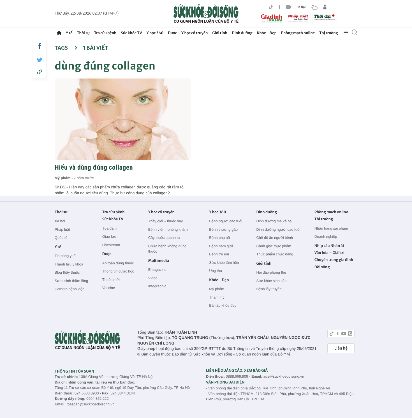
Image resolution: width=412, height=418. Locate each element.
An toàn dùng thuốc (118, 263)
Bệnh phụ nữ (219, 237)
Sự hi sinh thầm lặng (71, 281)
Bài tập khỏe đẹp (223, 305)
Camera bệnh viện (69, 289)
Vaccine (108, 288)
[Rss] (350, 334)
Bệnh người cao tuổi (225, 221)
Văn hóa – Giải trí (329, 253)
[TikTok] (271, 7)
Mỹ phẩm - (64, 178)
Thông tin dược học (118, 271)
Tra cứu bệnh (105, 33)
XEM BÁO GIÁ (256, 370)
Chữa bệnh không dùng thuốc (167, 249)
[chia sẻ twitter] (39, 60)
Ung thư (215, 271)
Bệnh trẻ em (219, 254)
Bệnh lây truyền (268, 289)
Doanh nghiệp (325, 236)
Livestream (111, 245)
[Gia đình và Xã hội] (272, 18)
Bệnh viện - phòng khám (168, 229)
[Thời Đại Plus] (325, 17)
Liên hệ (341, 348)
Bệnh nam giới (221, 246)
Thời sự (83, 33)
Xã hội (60, 221)
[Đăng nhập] (325, 7)
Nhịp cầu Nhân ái (329, 246)
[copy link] (39, 71)
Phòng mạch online (298, 33)
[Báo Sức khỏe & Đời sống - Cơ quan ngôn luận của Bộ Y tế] (206, 13)
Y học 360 (155, 33)
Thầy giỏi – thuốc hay (165, 221)
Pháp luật (62, 229)
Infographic (157, 286)
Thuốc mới (111, 280)
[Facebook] (279, 7)
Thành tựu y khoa (69, 264)
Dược (172, 33)
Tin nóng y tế (65, 256)
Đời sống (322, 267)
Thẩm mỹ (216, 297)
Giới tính (219, 33)
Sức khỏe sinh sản (271, 281)
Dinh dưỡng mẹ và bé (273, 221)
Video (153, 278)
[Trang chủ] (59, 33)
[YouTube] (288, 7)
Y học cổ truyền (194, 33)
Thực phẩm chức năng (274, 254)
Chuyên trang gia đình (333, 260)
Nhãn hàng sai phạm (331, 228)
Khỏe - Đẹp (267, 33)
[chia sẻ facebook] (39, 46)
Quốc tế (61, 237)
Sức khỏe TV (131, 33)
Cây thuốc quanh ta (164, 237)
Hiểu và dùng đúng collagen (94, 167)
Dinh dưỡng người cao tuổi (278, 229)
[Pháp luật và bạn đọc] (298, 18)
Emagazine (157, 269)
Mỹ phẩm (216, 289)
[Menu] (346, 33)
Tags (62, 48)
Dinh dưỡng (242, 33)
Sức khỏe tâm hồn (224, 262)
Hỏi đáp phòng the (271, 272)
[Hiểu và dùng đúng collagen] (123, 119)
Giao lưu (109, 236)
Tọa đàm (109, 228)
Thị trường (328, 33)
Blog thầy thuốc (67, 272)
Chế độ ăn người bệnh (274, 237)
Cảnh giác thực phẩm (273, 246)
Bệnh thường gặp (223, 229)
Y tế (69, 33)
